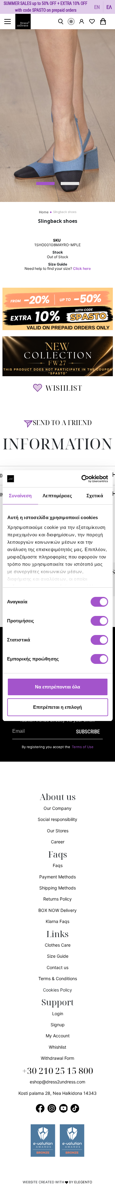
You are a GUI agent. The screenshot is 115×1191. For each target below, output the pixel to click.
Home (43, 212)
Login (57, 1013)
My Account (58, 1035)
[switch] (99, 624)
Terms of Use (83, 747)
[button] (97, 7)
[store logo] (26, 21)
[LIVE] (71, 21)
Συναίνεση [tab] (20, 495)
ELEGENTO (83, 1182)
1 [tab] (45, 183)
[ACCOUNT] (81, 21)
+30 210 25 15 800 (57, 1071)
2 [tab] (70, 183)
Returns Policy (57, 898)
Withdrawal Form (57, 1058)
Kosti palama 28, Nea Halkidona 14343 (57, 1093)
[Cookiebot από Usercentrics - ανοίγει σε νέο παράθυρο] (82, 479)
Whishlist (57, 1047)
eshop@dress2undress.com (57, 1081)
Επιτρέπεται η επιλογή (57, 707)
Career (57, 841)
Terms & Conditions (57, 978)
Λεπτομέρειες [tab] (57, 495)
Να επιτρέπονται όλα (57, 686)
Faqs (58, 865)
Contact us (57, 967)
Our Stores (57, 830)
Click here (82, 268)
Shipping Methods (57, 887)
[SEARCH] (61, 21)
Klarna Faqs (57, 921)
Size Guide (57, 956)
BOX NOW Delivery (57, 910)
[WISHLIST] (92, 22)
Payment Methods (57, 876)
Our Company (57, 808)
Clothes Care (58, 945)
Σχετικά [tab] (94, 495)
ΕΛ (109, 6)
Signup (58, 1024)
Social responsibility (57, 819)
